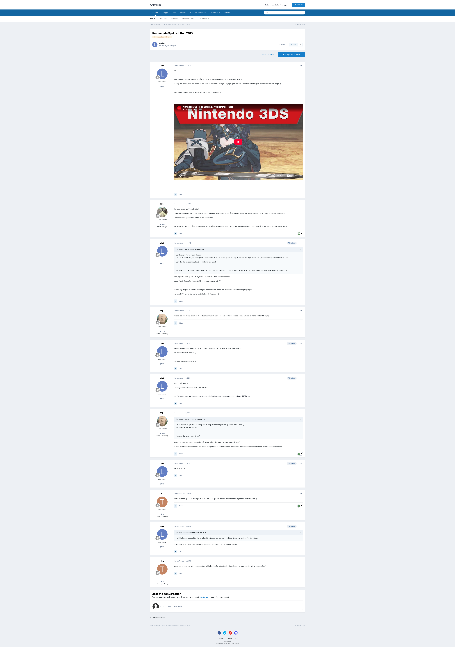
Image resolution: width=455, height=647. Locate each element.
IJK (162, 204)
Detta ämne (293, 12)
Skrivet (182, 66)
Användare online (188, 19)
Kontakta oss (232, 638)
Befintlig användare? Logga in (277, 5)
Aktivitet (183, 13)
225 (163, 331)
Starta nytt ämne (268, 54)
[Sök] (302, 12)
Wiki (174, 13)
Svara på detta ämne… (174, 606)
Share (282, 44)
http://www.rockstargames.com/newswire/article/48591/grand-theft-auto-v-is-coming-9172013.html (212, 396)
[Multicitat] (175, 194)
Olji (162, 310)
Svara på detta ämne (291, 54)
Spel (174, 46)
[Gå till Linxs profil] (154, 44)
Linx (163, 43)
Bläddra (155, 13)
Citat (181, 194)
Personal (174, 19)
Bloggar (165, 13)
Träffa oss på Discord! (198, 13)
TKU (161, 493)
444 (163, 224)
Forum (152, 19)
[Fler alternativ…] (300, 65)
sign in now (204, 597)
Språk (220, 638)
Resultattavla (204, 19)
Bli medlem (299, 5)
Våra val (227, 13)
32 (163, 86)
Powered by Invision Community (227, 643)
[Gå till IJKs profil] (162, 212)
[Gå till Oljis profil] (162, 319)
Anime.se (155, 4)
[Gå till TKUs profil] (162, 502)
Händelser (163, 19)
